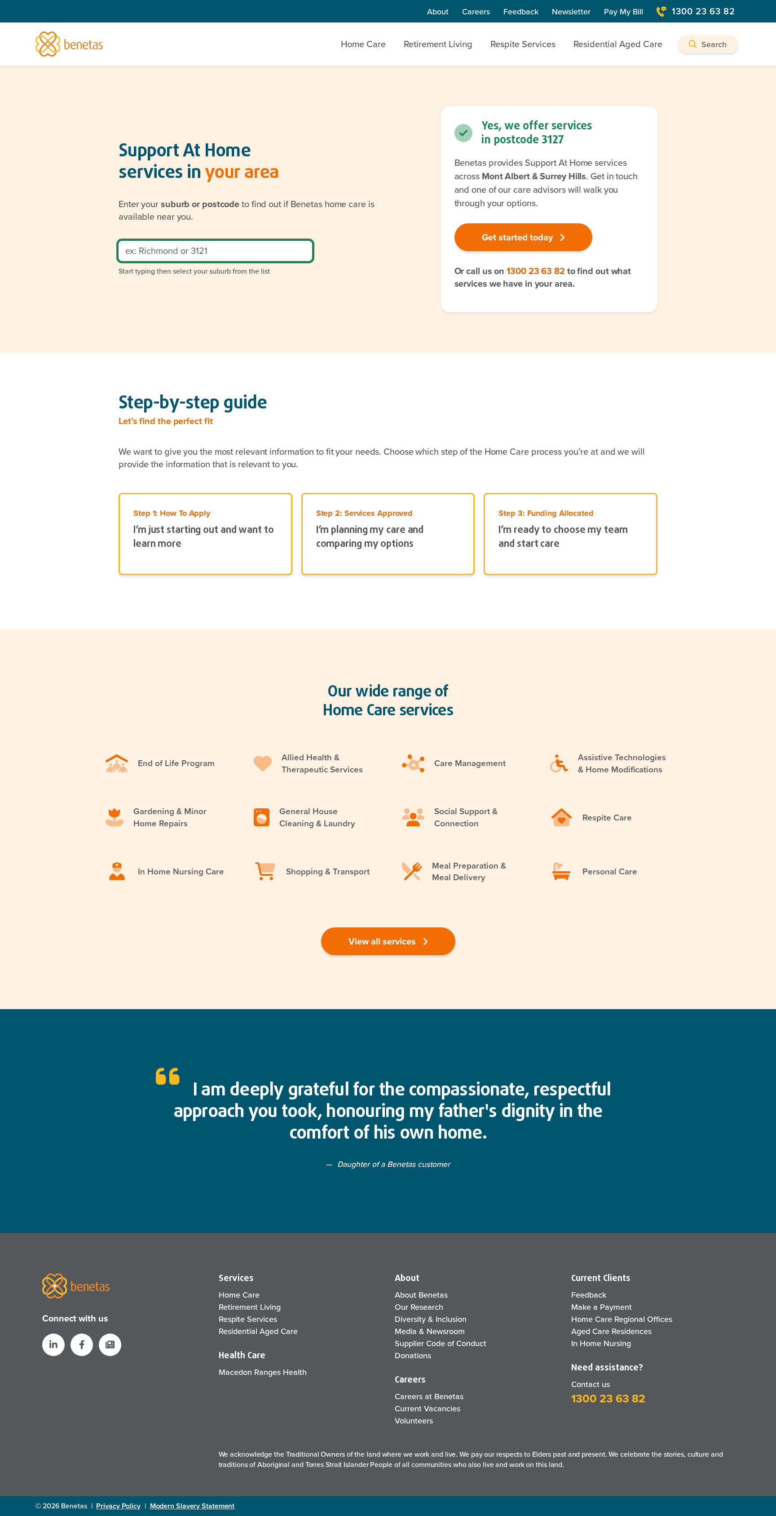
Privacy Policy (118, 1506)
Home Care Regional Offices (621, 1319)
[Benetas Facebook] (82, 1345)
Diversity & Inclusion (431, 1319)
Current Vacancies (427, 1408)
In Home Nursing (601, 1343)
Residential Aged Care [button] (617, 43)
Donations (413, 1355)
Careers (476, 11)
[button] (708, 44)
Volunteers (414, 1420)
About (438, 11)
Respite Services (248, 1319)
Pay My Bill (623, 11)
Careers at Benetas (429, 1396)
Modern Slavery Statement (192, 1506)
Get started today (518, 237)
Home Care (239, 1294)
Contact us (590, 1384)
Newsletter (571, 11)
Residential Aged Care (258, 1331)
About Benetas (421, 1294)
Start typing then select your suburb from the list (194, 271)
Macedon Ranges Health (263, 1372)
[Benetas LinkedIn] (53, 1345)
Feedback (520, 11)
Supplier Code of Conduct (440, 1343)
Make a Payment (601, 1306)
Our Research (419, 1306)
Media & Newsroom (430, 1331)
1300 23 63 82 (703, 11)
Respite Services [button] (523, 43)
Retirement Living (250, 1306)
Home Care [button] (363, 43)
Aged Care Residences (611, 1331)
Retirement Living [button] (438, 43)
